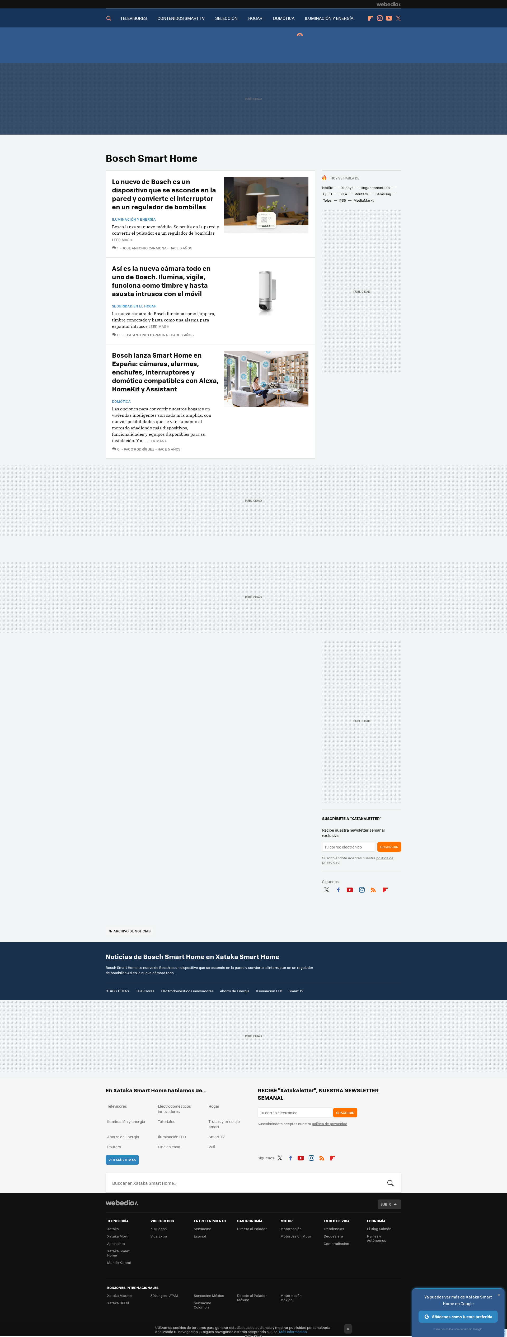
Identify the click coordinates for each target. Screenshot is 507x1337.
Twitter (398, 18)
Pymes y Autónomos (376, 1238)
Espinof (200, 1236)
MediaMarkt (364, 200)
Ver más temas (122, 1159)
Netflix (327, 187)
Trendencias (334, 1228)
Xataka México (119, 1295)
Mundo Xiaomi (119, 1262)
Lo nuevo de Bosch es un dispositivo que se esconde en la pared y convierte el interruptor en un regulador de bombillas (164, 193)
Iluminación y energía (134, 219)
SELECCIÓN (226, 18)
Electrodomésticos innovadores (187, 990)
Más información (293, 1331)
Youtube (389, 18)
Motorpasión (291, 1228)
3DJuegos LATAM (164, 1295)
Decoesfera (333, 1236)
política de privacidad (329, 1123)
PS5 (342, 200)
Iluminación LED (269, 990)
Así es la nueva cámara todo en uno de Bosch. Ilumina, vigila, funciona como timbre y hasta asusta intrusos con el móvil (161, 280)
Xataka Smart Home (118, 1253)
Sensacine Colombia (202, 1305)
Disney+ (346, 187)
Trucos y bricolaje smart (224, 1124)
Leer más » (122, 239)
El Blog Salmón (379, 1228)
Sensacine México (209, 1295)
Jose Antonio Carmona (144, 247)
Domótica (121, 401)
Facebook (338, 889)
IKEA (343, 193)
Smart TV (296, 990)
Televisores (145, 990)
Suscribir (389, 846)
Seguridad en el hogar (134, 306)
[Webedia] (389, 4)
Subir (386, 1204)
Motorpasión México (291, 1297)
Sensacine (202, 1228)
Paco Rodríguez (139, 449)
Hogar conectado (375, 187)
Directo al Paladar (252, 1228)
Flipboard (370, 18)
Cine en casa (169, 1146)
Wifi (212, 1146)
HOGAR (255, 18)
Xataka (113, 1228)
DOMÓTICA (283, 18)
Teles (327, 200)
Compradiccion (336, 1243)
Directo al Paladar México (252, 1297)
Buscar (390, 1183)
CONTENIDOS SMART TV (181, 18)
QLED (327, 193)
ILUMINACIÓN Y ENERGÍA (329, 18)
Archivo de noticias (132, 930)
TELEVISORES (133, 18)
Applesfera (116, 1243)
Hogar (214, 1106)
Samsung (383, 193)
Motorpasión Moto (295, 1236)
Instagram (380, 18)
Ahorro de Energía (235, 990)
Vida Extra (159, 1236)
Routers (361, 193)
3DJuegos (159, 1228)
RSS (373, 889)
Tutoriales (166, 1121)
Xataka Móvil (117, 1236)
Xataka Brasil (118, 1302)
